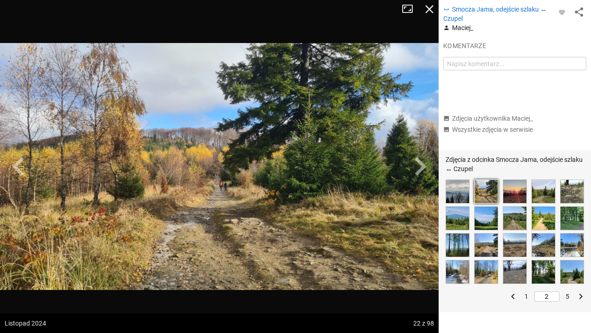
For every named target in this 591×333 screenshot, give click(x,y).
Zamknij (429, 9)
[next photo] (420, 166)
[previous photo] (18, 166)
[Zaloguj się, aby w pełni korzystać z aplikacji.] (562, 12)
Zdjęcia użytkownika (492, 118)
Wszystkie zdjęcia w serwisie (492, 129)
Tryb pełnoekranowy (411, 9)
